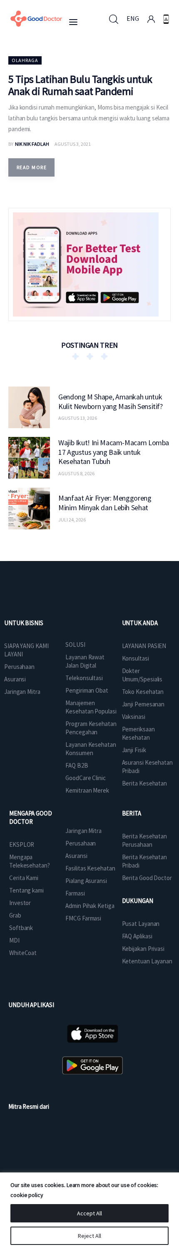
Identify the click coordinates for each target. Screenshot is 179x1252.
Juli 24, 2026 (72, 519)
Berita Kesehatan (144, 783)
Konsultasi (135, 658)
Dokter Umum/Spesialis (142, 675)
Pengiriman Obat (86, 690)
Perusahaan (19, 667)
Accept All (89, 1213)
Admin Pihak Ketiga (89, 906)
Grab (15, 915)
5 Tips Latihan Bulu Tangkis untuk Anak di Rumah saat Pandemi (80, 85)
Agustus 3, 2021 (73, 144)
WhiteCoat (23, 953)
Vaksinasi (133, 717)
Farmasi (75, 893)
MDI (14, 940)
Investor (20, 903)
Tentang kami (26, 890)
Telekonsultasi (84, 678)
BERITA (131, 813)
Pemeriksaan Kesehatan (138, 733)
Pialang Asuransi (86, 881)
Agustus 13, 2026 (77, 418)
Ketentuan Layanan (147, 961)
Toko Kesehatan (143, 692)
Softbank (21, 928)
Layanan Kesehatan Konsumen (90, 749)
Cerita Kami (23, 878)
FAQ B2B (76, 765)
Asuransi (15, 679)
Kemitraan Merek (87, 790)
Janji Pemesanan (143, 704)
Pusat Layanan (141, 924)
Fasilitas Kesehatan (90, 868)
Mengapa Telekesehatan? (29, 861)
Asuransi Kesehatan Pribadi (147, 766)
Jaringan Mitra (22, 692)
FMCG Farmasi (83, 918)
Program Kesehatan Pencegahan (90, 728)
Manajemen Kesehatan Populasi (90, 707)
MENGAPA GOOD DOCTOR (30, 817)
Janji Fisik (134, 750)
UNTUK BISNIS (23, 623)
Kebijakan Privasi (143, 949)
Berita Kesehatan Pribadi (144, 861)
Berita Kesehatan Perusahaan (144, 840)
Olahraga (25, 60)
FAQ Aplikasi (137, 936)
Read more (32, 167)
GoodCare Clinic (85, 778)
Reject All (89, 1236)
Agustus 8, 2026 (76, 473)
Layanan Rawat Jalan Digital (84, 661)
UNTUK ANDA (140, 623)
